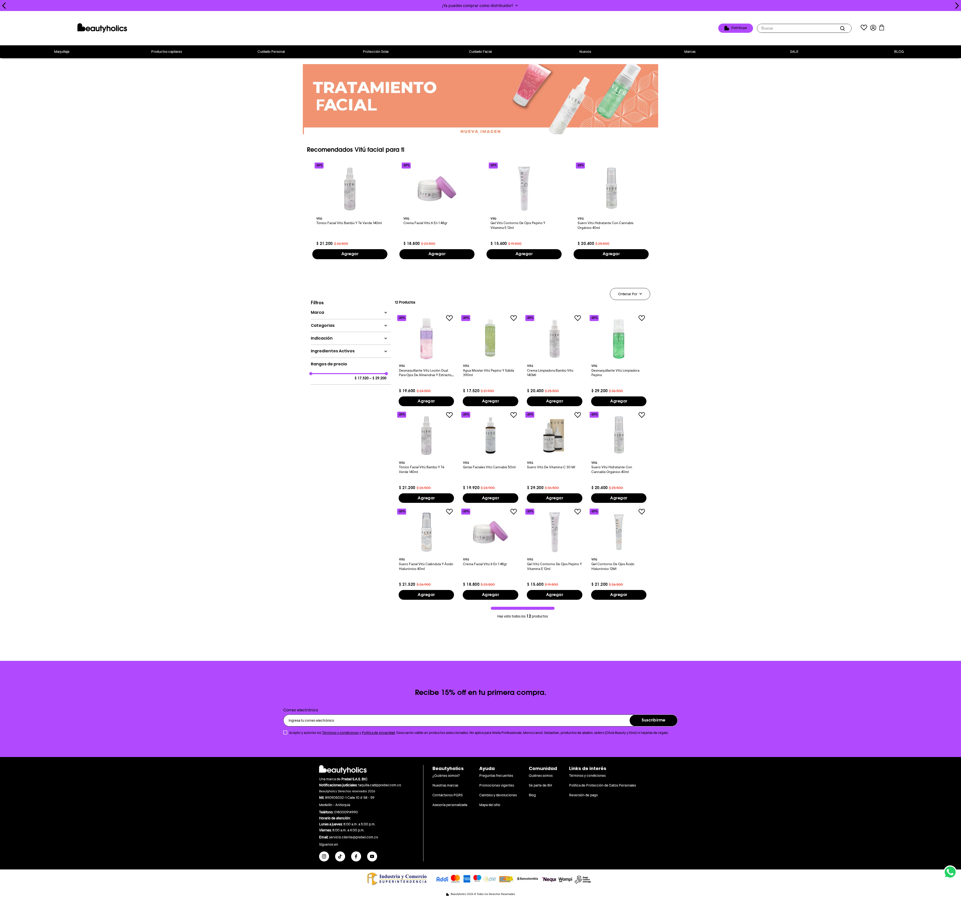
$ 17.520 (362, 378)
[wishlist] (864, 28)
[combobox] (804, 28)
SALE (794, 52)
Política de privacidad (378, 733)
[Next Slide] (957, 6)
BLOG (899, 52)
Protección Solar (376, 52)
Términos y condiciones (340, 733)
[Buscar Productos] (843, 28)
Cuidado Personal (271, 52)
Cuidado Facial (480, 52)
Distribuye (739, 28)
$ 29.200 (378, 378)
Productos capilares (166, 52)
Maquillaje (62, 52)
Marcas (689, 52)
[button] (480, 5)
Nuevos (585, 52)
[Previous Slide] (4, 6)
